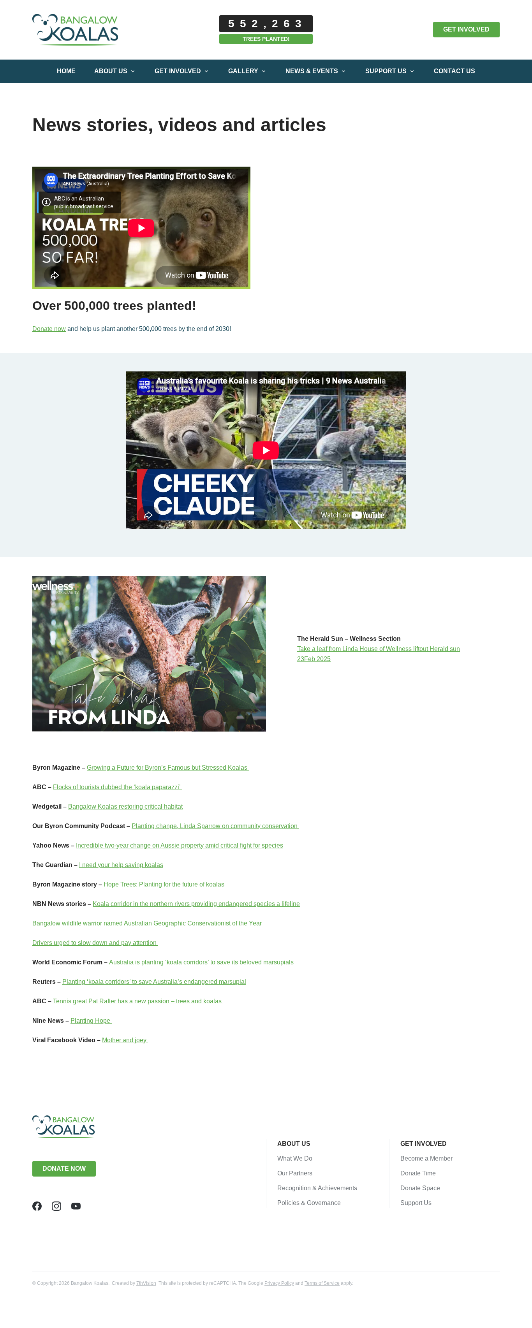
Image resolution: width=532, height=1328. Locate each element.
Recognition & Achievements (317, 1188)
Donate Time (418, 1173)
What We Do (294, 1158)
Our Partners (294, 1173)
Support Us (386, 71)
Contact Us (454, 71)
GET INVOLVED (466, 29)
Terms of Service (322, 1283)
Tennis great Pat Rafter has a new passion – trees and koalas (138, 1001)
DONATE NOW (64, 1168)
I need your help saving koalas (121, 865)
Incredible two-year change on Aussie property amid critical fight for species (179, 845)
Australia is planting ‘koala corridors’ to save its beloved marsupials (202, 962)
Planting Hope (91, 1020)
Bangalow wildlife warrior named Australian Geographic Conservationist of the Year (147, 923)
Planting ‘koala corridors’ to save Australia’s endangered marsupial (154, 981)
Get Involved (178, 71)
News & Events (311, 71)
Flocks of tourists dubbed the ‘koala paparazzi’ (117, 787)
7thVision (146, 1283)
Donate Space (420, 1188)
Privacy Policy (279, 1283)
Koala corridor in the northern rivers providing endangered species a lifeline (196, 904)
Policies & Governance (309, 1203)
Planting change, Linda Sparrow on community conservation (215, 826)
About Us (110, 71)
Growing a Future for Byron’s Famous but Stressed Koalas (168, 767)
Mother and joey (125, 1040)
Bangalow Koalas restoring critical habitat (125, 806)
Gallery (243, 71)
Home (66, 71)
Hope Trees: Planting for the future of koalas (165, 884)
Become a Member (426, 1158)
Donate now (49, 328)
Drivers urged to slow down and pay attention (95, 942)
